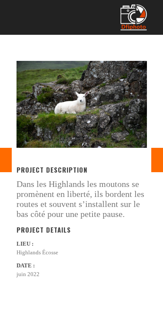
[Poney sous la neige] (157, 160)
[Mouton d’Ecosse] (6, 160)
